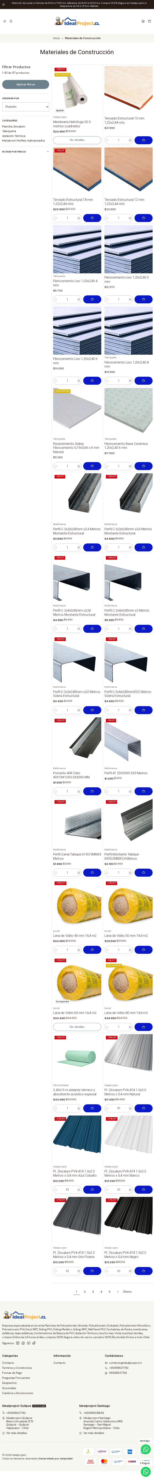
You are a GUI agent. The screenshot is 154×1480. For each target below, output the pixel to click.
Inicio (56, 38)
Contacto (8, 1363)
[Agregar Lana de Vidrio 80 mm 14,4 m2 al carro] (144, 1027)
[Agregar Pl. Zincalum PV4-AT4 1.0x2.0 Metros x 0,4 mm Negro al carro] (144, 1271)
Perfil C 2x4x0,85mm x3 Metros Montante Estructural (126, 613)
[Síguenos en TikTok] (34, 1343)
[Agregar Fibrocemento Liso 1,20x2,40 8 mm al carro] (144, 381)
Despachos (9, 1383)
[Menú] (4, 21)
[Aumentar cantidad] (130, 140)
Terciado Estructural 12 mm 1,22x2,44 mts (124, 202)
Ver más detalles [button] (16, 1433)
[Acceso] (143, 21)
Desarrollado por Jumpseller (56, 1458)
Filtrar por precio (14, 151)
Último (127, 1291)
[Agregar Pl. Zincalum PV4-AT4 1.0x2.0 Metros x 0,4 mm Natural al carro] (144, 1108)
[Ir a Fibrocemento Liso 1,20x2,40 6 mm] (77, 331)
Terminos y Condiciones (17, 1368)
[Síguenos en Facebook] (23, 1343)
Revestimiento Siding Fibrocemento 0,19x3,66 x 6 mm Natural (76, 448)
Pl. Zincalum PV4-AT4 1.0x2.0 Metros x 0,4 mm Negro (125, 1255)
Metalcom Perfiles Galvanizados (23, 140)
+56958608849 (94, 1413)
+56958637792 (119, 1368)
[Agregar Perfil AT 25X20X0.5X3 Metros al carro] (144, 791)
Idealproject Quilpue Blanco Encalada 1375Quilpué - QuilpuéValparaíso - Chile (19, 1423)
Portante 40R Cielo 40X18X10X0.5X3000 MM (71, 775)
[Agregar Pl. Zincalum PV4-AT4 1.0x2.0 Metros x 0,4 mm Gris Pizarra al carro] (92, 1271)
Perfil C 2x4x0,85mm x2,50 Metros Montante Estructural (74, 613)
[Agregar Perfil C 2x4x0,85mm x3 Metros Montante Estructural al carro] (144, 629)
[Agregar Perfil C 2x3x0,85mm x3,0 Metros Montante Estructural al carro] (144, 547)
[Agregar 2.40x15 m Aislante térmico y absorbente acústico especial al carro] (92, 1108)
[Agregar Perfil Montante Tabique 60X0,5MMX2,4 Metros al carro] (144, 873)
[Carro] (149, 21)
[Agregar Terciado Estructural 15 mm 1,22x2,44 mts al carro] (144, 140)
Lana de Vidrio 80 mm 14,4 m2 (126, 1013)
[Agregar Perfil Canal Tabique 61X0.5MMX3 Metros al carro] (92, 873)
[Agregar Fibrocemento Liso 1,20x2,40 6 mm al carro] (92, 381)
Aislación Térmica (13, 136)
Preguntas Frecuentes (16, 1378)
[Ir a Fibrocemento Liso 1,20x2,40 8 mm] (128, 331)
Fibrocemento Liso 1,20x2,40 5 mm (126, 280)
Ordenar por (10, 98)
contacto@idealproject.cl (125, 1363)
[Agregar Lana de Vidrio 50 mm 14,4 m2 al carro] (144, 950)
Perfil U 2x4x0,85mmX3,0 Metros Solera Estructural (127, 694)
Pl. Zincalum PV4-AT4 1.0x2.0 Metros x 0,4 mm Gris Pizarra (74, 1255)
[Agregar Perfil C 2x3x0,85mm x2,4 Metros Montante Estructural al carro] (92, 547)
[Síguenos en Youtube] (28, 1343)
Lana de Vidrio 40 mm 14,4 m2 (74, 936)
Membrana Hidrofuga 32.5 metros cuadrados (72, 124)
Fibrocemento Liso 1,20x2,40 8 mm (126, 364)
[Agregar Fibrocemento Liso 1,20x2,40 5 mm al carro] (144, 299)
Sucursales (9, 1388)
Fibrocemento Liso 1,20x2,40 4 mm (75, 283)
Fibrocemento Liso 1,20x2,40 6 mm (75, 361)
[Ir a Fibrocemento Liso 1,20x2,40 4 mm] (77, 249)
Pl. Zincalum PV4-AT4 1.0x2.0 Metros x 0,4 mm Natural (125, 1092)
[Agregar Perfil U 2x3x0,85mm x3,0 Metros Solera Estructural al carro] (92, 710)
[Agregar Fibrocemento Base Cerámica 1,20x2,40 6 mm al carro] (144, 466)
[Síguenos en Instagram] (18, 1343)
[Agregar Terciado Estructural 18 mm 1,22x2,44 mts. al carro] (92, 218)
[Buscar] (10, 21)
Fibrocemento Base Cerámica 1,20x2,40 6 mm (126, 446)
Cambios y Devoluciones (17, 1393)
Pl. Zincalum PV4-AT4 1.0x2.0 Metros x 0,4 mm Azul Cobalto (75, 1173)
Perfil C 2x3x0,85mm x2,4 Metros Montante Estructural (76, 531)
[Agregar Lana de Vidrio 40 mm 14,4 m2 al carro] (92, 950)
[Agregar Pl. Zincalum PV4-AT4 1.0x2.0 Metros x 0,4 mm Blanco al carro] (144, 1190)
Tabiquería (9, 131)
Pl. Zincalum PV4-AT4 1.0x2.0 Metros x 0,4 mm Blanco (125, 1173)
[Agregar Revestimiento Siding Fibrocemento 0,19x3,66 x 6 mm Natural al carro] (92, 466)
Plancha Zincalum (13, 126)
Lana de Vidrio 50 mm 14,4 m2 (126, 936)
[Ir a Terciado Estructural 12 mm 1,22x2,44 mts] (128, 171)
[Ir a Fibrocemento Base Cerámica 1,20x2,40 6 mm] (128, 412)
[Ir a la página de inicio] (77, 22)
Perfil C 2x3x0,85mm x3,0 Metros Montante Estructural (128, 531)
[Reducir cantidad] (107, 140)
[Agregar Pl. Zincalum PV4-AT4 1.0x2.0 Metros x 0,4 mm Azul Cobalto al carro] (92, 1190)
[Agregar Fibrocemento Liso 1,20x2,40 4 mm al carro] (92, 299)
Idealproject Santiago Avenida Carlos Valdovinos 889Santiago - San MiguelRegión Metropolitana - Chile (103, 1423)
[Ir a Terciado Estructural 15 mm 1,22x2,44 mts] (128, 90)
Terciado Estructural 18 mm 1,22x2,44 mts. (73, 202)
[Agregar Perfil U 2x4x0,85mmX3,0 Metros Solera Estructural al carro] (144, 710)
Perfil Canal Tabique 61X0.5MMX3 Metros (77, 856)
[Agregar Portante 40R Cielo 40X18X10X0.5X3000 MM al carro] (92, 791)
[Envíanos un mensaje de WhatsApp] (146, 1472)
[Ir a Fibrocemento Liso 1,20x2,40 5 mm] (128, 249)
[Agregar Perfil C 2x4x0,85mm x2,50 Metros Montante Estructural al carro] (92, 629)
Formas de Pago (12, 1373)
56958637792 (118, 1373)
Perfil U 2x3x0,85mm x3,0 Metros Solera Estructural (76, 694)
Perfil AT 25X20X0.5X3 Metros (126, 773)
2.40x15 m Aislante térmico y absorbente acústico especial (74, 1092)
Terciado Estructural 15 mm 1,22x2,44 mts (124, 120)
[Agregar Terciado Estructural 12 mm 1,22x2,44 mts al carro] (144, 218)
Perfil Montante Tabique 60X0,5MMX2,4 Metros (121, 856)
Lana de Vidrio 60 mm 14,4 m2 (74, 1013)
